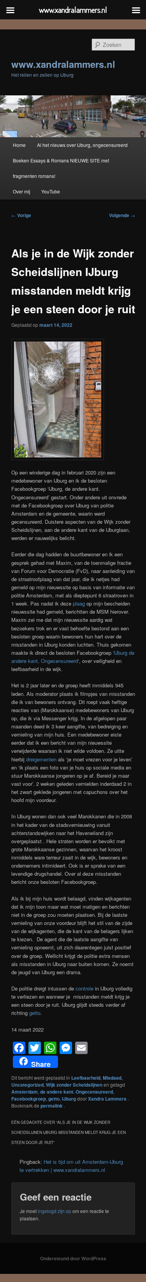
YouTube (50, 191)
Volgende (122, 215)
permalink (52, 1105)
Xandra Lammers (108, 1098)
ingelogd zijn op (54, 1211)
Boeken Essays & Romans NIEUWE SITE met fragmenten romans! (61, 168)
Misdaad (112, 1077)
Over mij (21, 191)
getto (34, 1012)
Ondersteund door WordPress (73, 1258)
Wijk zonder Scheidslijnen (74, 1084)
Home (19, 144)
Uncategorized (27, 1084)
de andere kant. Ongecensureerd (76, 1091)
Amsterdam (24, 1091)
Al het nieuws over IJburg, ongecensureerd (82, 144)
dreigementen (41, 759)
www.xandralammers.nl (63, 64)
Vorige (21, 215)
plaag (79, 603)
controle (84, 988)
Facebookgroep (28, 1098)
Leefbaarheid (85, 1077)
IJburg (69, 1098)
